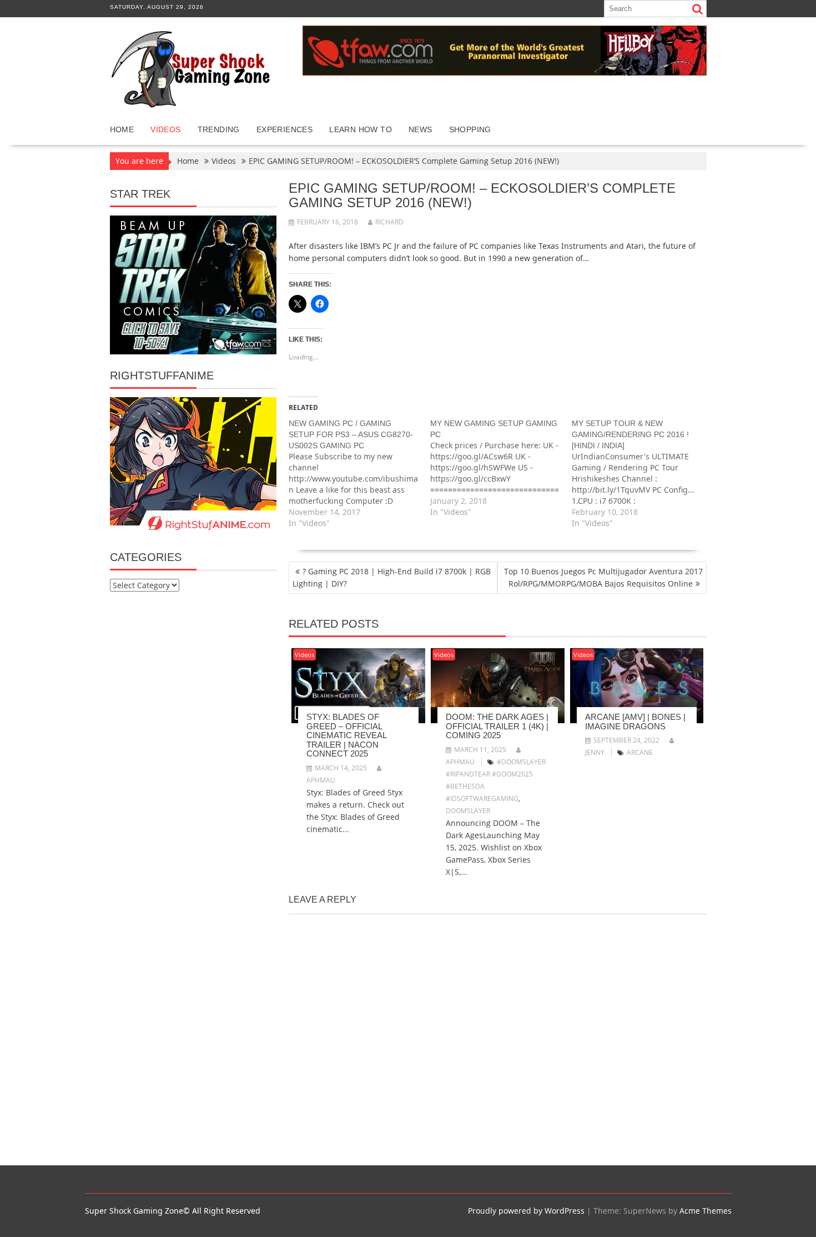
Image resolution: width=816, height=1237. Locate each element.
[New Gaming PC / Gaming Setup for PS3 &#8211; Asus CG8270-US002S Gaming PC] (359, 473)
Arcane (640, 752)
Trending (219, 129)
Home (122, 129)
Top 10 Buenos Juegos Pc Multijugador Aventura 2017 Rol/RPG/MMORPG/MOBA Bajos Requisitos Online (603, 577)
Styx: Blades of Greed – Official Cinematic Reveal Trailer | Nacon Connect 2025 (346, 735)
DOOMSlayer (468, 810)
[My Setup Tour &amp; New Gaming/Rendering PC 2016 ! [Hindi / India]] (642, 473)
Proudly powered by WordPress (526, 1210)
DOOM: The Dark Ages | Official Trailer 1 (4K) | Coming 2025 (497, 726)
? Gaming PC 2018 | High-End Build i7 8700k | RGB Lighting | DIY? (392, 577)
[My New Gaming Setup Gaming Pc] (501, 468)
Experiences (284, 129)
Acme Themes (705, 1210)
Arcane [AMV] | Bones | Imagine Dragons (635, 721)
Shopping (470, 129)
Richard (389, 222)
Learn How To (360, 129)
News (420, 129)
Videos (165, 129)
